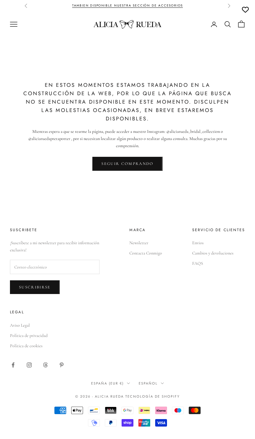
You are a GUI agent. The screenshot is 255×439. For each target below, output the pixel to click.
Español (148, 383)
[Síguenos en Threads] (45, 365)
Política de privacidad (29, 335)
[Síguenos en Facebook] (13, 365)
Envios (198, 242)
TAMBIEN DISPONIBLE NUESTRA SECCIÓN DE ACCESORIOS (127, 5)
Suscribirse (35, 287)
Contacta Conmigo (145, 253)
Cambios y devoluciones (213, 253)
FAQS (197, 263)
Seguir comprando (127, 163)
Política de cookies (26, 345)
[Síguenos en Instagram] (29, 365)
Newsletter (138, 242)
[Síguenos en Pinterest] (61, 365)
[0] (245, 9)
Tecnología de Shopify (152, 396)
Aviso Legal (20, 325)
